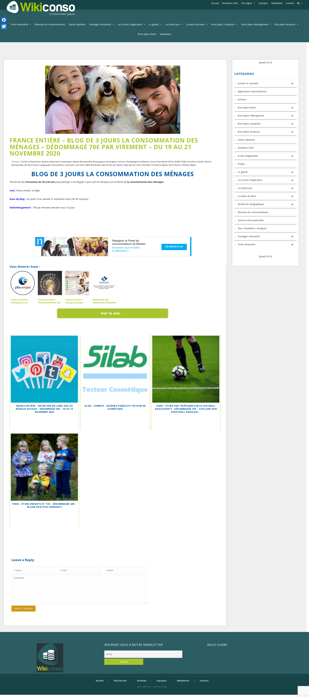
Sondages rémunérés (100, 24)
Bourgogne (99, 161)
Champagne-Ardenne (137, 161)
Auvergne (66, 161)
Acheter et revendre (265, 83)
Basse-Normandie (82, 161)
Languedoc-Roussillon (52, 164)
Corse (153, 161)
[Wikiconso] (40, 8)
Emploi (241, 163)
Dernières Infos (230, 3)
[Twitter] (4, 26)
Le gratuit (154, 24)
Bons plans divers (265, 107)
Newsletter (277, 3)
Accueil (215, 3)
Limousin (70, 164)
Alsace (45, 161)
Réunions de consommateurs (50, 24)
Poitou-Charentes (31, 161)
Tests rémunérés (19, 24)
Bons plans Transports (223, 24)
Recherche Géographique (265, 204)
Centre (121, 161)
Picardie (146, 164)
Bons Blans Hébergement (254, 24)
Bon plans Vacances (285, 24)
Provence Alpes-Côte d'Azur (166, 164)
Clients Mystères (77, 24)
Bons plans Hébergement (265, 116)
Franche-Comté (195, 161)
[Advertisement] (112, 225)
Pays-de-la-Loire (132, 164)
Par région (246, 3)
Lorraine (80, 164)
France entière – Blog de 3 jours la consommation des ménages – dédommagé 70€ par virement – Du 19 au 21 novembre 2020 (104, 146)
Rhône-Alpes (189, 164)
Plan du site (120, 680)
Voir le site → (112, 313)
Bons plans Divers (147, 34)
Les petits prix (172, 24)
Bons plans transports (265, 124)
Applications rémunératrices (252, 91)
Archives (242, 99)
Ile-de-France (31, 164)
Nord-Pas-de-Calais (112, 164)
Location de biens (195, 24)
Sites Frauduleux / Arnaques (252, 228)
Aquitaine (55, 161)
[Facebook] (4, 20)
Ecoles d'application (265, 156)
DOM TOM (180, 161)
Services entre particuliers (251, 220)
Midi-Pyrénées (93, 164)
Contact (290, 3)
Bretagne (111, 161)
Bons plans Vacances (265, 132)
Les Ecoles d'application (130, 24)
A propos (263, 3)
